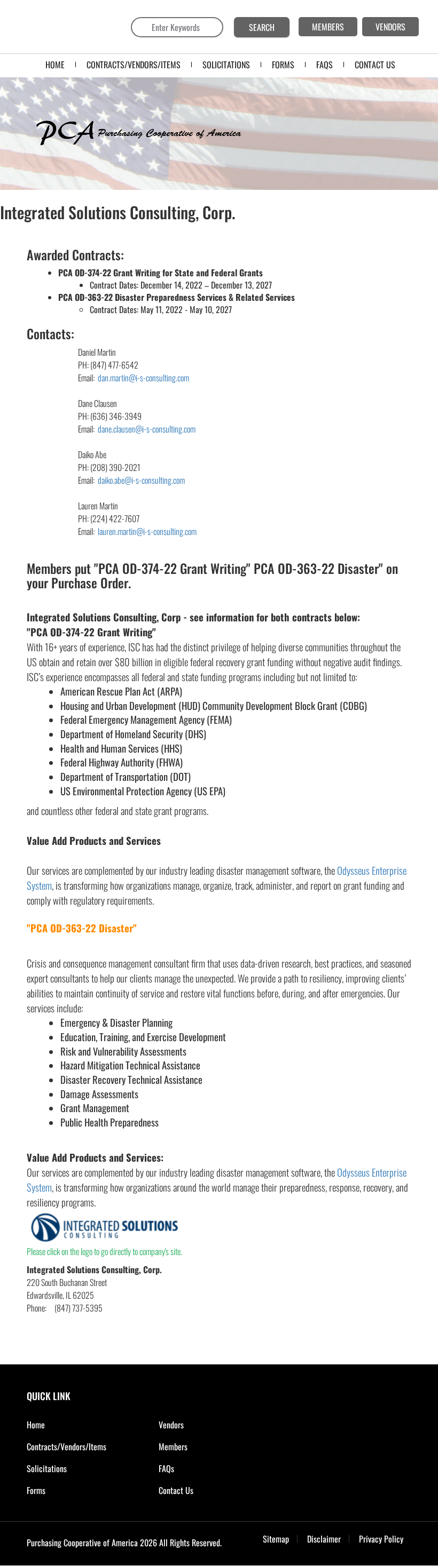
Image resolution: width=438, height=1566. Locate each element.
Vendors (171, 1424)
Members (173, 1446)
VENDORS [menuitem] (390, 26)
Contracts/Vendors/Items (66, 1446)
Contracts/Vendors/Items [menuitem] (134, 64)
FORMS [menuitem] (283, 64)
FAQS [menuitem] (324, 64)
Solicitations (47, 1468)
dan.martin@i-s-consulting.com (143, 377)
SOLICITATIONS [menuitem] (226, 64)
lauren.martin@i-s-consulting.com (146, 531)
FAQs (166, 1468)
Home (36, 1424)
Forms (36, 1490)
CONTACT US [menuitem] (375, 64)
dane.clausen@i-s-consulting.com (145, 428)
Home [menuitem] (55, 64)
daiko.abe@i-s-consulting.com (141, 480)
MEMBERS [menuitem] (328, 26)
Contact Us (176, 1490)
